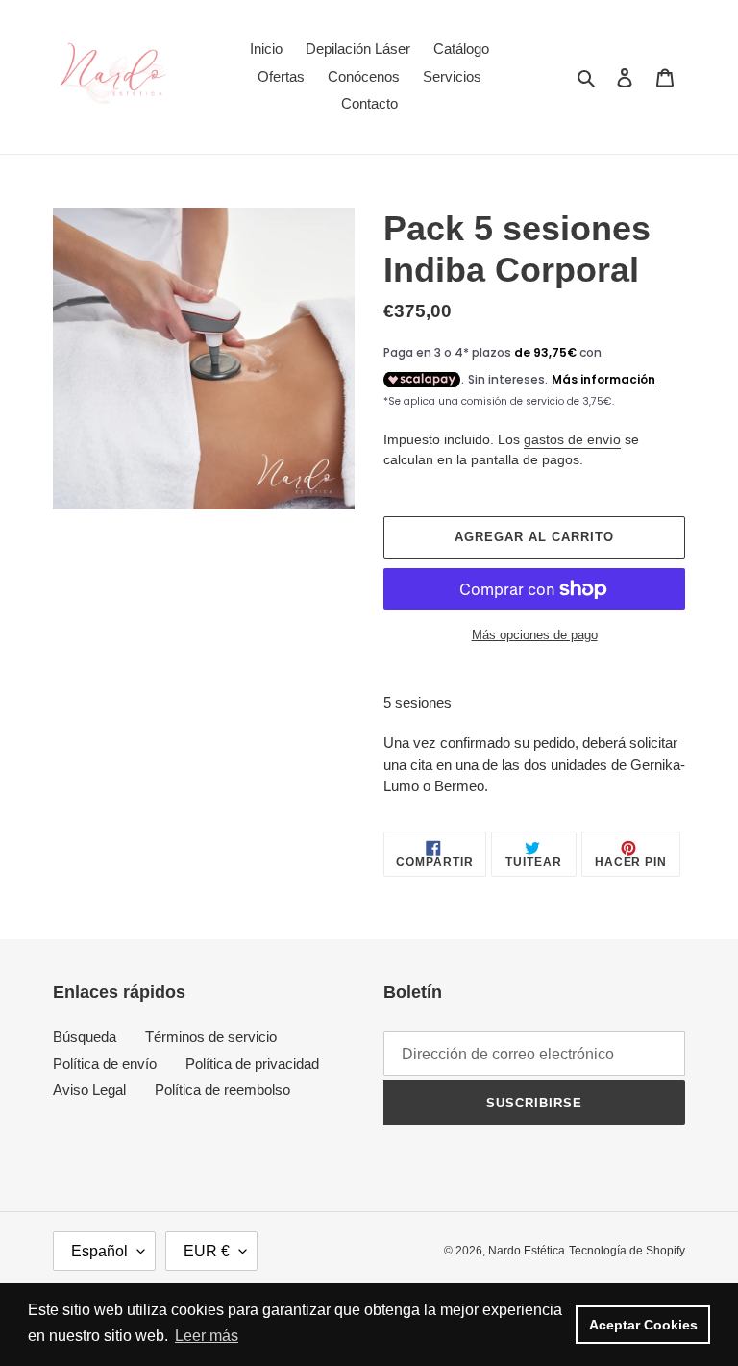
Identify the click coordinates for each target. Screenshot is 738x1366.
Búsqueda (84, 1037)
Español (99, 1251)
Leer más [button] (206, 1336)
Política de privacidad (252, 1064)
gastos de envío (572, 439)
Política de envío (105, 1064)
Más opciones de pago (535, 635)
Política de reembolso (222, 1089)
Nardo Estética (526, 1250)
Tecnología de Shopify (627, 1250)
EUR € (207, 1251)
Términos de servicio (211, 1037)
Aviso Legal (89, 1089)
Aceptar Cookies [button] (643, 1324)
